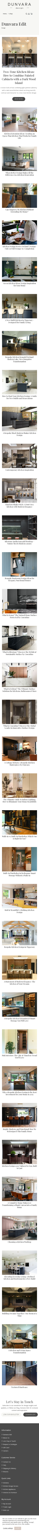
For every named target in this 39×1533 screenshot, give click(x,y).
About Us (6, 1438)
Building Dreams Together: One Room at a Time (19, 1314)
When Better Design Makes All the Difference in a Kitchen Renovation (19, 174)
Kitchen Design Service (10, 1486)
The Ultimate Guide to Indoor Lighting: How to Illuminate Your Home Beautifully (19, 800)
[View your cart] (31, 14)
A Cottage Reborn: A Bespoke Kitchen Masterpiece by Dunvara (19, 763)
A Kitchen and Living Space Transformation (19, 1351)
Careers (5, 1451)
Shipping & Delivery (9, 1468)
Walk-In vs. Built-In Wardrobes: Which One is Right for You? (19, 837)
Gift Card (6, 1448)
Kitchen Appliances (9, 1489)
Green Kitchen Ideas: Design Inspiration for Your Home (19, 284)
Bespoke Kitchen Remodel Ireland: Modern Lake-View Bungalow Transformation (19, 359)
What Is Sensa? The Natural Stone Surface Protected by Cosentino (19, 616)
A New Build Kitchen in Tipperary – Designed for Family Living (19, 321)
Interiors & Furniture (10, 1492)
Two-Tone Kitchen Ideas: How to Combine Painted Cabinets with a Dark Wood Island (19, 77)
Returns (5, 1472)
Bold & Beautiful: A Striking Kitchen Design (19, 911)
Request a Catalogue (10, 1444)
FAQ (4, 1465)
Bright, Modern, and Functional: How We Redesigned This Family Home (19, 1130)
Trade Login (7, 1507)
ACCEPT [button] (18, 1528)
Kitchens (6, 1483)
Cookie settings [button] (8, 1528)
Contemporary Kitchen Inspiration (19, 470)
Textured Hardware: (19, 1387)
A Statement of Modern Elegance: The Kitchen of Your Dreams (19, 982)
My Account (7, 1504)
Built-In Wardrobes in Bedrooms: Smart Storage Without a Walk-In (19, 874)
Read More (19, 99)
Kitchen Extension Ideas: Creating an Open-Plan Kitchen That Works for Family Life (19, 135)
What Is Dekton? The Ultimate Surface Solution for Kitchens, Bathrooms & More (19, 690)
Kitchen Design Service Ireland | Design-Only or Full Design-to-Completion (19, 247)
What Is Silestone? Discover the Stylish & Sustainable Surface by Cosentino (19, 653)
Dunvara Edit (30, 1414)
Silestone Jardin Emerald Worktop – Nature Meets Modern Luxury (19, 542)
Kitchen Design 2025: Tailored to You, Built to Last (19, 1167)
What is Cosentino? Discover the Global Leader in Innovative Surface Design (19, 727)
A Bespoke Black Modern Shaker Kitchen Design (19, 434)
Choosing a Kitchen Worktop (19, 1242)
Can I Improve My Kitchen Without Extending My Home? (19, 210)
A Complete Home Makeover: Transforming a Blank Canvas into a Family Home (19, 1205)
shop (11, 14)
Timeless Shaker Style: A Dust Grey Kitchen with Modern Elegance (19, 505)
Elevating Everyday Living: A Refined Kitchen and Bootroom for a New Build (19, 1277)
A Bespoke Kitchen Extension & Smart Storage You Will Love (19, 1019)
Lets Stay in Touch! (9, 1441)
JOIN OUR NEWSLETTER (11, 1414)
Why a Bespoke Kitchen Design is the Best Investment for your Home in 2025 (19, 1093)
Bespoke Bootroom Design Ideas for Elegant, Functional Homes (19, 579)
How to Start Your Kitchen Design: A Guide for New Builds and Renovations (19, 397)
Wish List (6, 1510)
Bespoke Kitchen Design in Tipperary (19, 947)
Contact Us (7, 1462)
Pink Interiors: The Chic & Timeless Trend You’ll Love (19, 1056)
